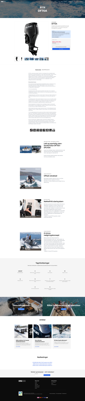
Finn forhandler (53, 382)
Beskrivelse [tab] (38, 69)
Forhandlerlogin (53, 384)
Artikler (36, 382)
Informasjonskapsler (59, 393)
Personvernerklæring (52, 393)
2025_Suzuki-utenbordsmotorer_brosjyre (42, 363)
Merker (52, 383)
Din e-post (36, 373)
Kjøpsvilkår (36, 384)
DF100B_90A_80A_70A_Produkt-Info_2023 (42, 362)
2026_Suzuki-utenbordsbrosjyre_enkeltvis (42, 365)
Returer (36, 383)
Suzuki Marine (54, 22)
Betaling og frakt (37, 385)
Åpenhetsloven (64, 393)
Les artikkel (18, 346)
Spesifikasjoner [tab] (46, 69)
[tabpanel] (42, 98)
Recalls (36, 388)
